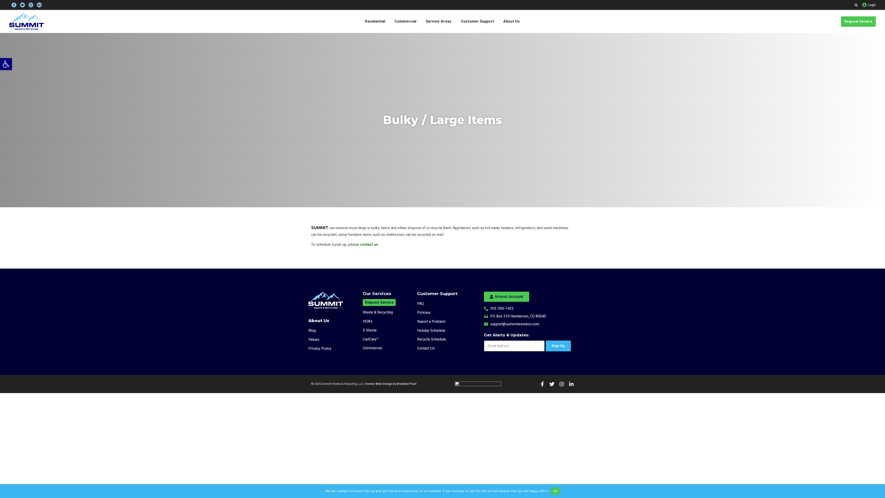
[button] (856, 5)
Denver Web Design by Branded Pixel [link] (390, 383)
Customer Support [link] (477, 21)
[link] (6, 64)
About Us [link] (511, 21)
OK (555, 491)
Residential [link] (375, 21)
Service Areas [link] (439, 21)
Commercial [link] (405, 21)
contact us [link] (369, 244)
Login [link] (872, 5)
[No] (872, 493)
